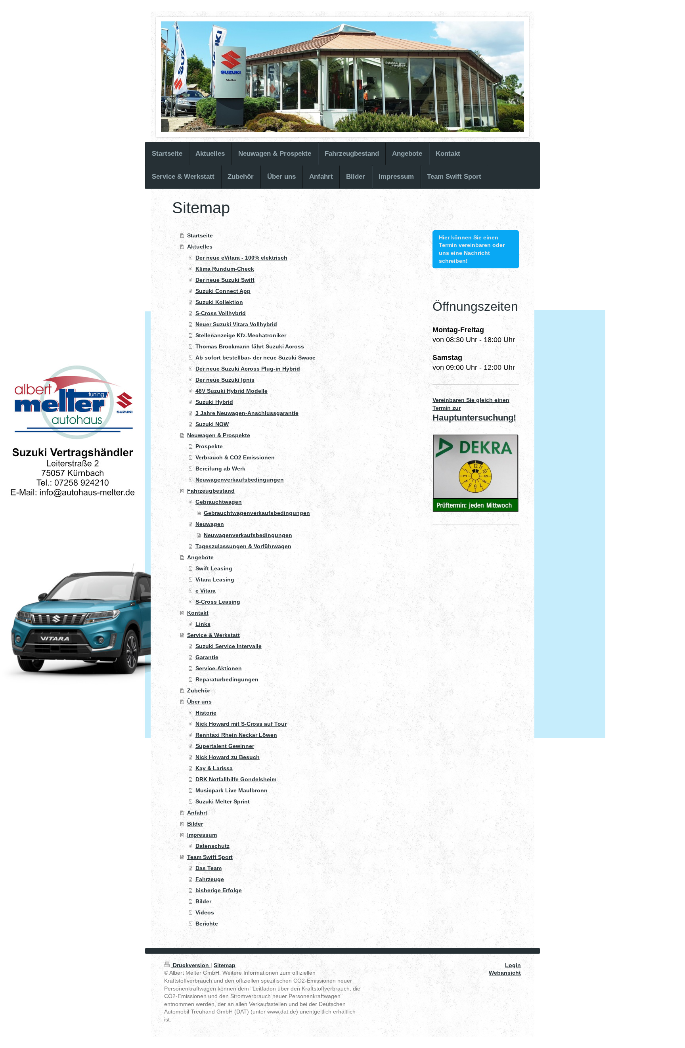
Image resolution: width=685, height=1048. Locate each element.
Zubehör (198, 690)
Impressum (202, 835)
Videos (204, 912)
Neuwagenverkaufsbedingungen (239, 479)
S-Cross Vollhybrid (220, 313)
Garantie (206, 657)
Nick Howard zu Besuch (227, 757)
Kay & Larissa (214, 768)
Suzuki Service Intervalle (228, 646)
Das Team (208, 868)
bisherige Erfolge (218, 890)
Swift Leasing (213, 568)
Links (202, 624)
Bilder (195, 823)
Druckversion (190, 965)
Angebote (200, 557)
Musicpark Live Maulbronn (231, 790)
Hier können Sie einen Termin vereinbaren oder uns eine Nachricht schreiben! (472, 249)
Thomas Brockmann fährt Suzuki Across (249, 346)
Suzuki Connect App (223, 291)
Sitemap (224, 965)
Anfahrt (197, 812)
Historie (205, 713)
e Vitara (205, 590)
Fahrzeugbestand (211, 491)
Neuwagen (209, 524)
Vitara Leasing (214, 579)
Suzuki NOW (212, 424)
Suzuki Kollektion (219, 302)
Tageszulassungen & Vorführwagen (243, 546)
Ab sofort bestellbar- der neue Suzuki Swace (255, 357)
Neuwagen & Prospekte (218, 435)
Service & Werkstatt (213, 635)
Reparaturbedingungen (226, 679)
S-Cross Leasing (217, 602)
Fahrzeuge (209, 879)
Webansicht (505, 973)
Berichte (206, 923)
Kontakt (198, 613)
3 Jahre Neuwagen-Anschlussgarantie (246, 413)
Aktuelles (199, 246)
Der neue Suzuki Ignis (224, 380)
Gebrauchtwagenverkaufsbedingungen (257, 513)
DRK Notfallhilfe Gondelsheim (235, 779)
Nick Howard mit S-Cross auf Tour (241, 724)
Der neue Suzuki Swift (224, 280)
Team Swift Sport (210, 857)
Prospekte (209, 446)
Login (513, 965)
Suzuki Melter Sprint (222, 801)
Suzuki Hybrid (214, 402)
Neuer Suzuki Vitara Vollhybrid (236, 324)
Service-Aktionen (218, 668)
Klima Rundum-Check (224, 269)
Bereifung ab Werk (220, 468)
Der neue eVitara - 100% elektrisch (241, 257)
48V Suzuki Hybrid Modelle (231, 391)
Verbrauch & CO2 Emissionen (235, 457)
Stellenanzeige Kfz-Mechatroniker (240, 335)
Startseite (200, 235)
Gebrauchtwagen (218, 502)
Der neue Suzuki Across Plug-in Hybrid (247, 368)
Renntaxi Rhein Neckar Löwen (236, 735)
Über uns (199, 701)
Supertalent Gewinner (224, 746)
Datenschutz (212, 846)
